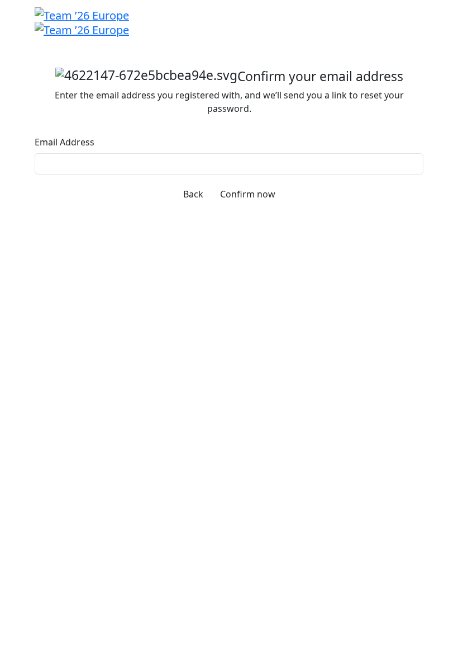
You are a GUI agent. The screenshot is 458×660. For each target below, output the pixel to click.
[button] (193, 194)
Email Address (64, 142)
